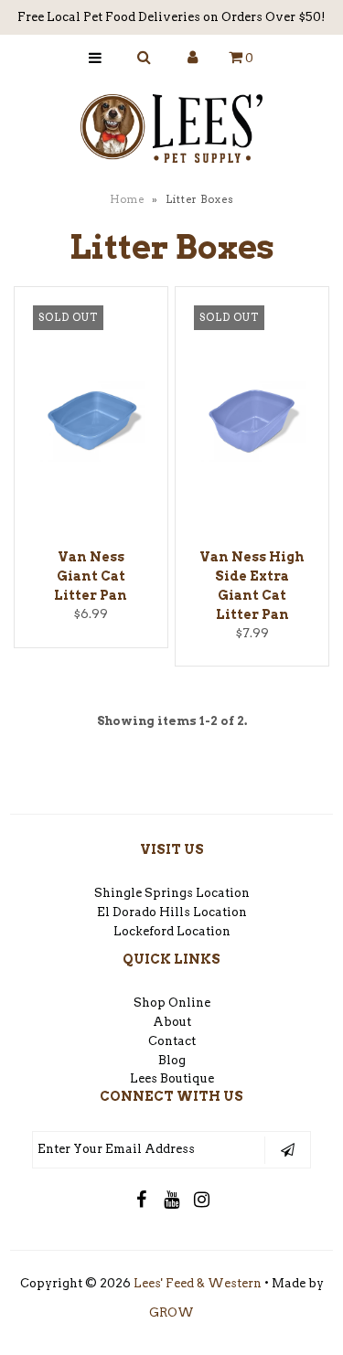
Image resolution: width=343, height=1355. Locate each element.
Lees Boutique (172, 1078)
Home (127, 199)
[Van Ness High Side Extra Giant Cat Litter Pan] (251, 424)
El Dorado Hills (143, 912)
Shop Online (172, 1002)
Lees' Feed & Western (198, 1283)
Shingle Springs (143, 893)
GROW (171, 1312)
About (172, 1022)
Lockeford (145, 931)
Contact (172, 1041)
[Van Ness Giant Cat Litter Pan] (91, 424)
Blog (172, 1060)
